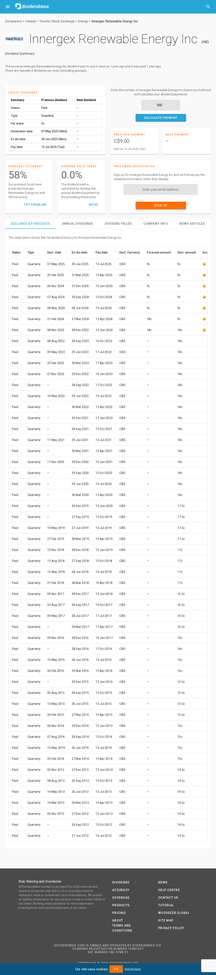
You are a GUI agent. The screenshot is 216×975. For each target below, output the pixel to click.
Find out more (133, 969)
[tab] (30, 224)
